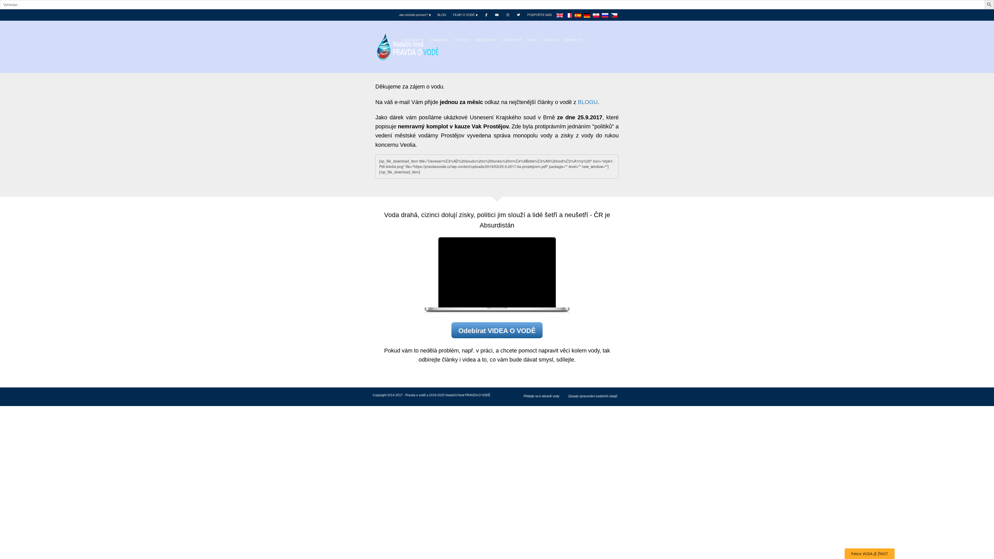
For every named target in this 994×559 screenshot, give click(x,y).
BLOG (441, 14)
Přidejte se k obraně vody (541, 396)
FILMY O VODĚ (464, 14)
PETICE (460, 40)
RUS (605, 19)
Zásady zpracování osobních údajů (592, 396)
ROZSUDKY (484, 40)
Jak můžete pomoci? (413, 14)
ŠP (578, 19)
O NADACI (437, 40)
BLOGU (588, 102)
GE (587, 19)
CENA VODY (411, 40)
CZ (614, 19)
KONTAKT (571, 40)
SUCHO (548, 40)
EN (560, 19)
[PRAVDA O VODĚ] (407, 46)
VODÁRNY (510, 40)
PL (596, 19)
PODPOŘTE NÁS (539, 14)
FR (569, 19)
